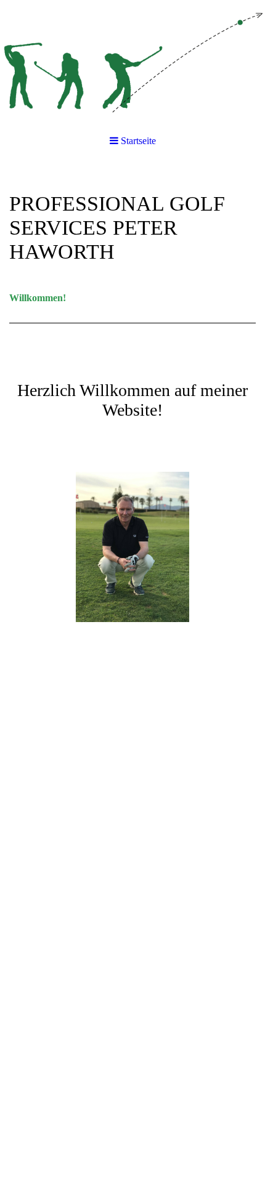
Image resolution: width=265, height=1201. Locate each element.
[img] (132, 61)
